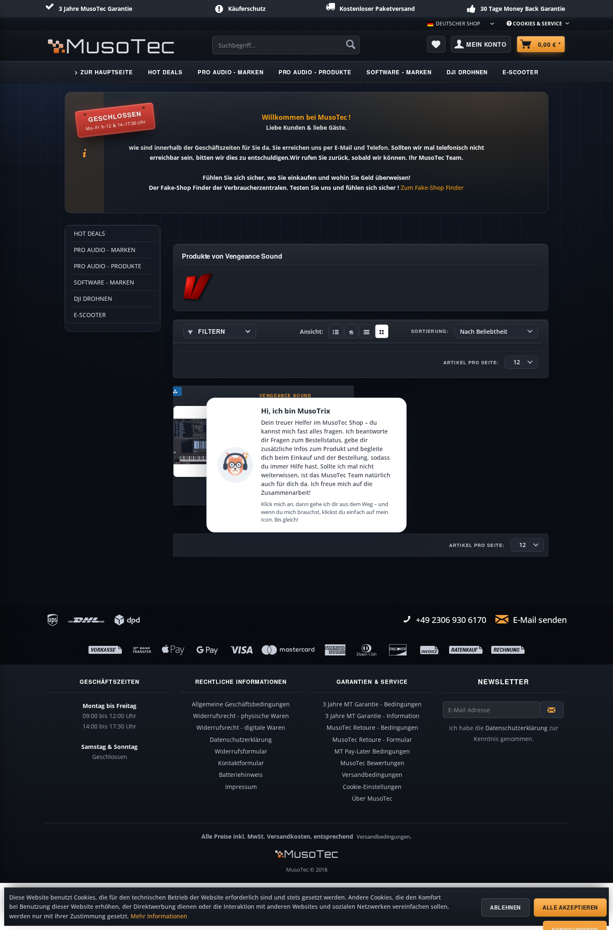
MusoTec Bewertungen (372, 763)
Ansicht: (311, 331)
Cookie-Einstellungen (372, 787)
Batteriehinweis (241, 775)
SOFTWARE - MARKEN (104, 282)
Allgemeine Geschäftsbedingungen (241, 704)
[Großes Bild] (351, 331)
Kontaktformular (241, 763)
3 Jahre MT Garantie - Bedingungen (372, 704)
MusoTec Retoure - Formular (372, 739)
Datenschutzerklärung (241, 739)
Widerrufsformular (241, 751)
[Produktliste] (366, 331)
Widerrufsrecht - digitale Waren (240, 727)
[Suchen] (350, 44)
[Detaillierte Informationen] (336, 331)
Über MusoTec (372, 798)
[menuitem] (534, 23)
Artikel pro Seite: (471, 362)
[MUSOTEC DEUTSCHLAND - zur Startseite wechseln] (111, 46)
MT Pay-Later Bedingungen (372, 751)
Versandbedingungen (372, 775)
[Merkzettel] (436, 44)
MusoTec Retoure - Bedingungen (372, 727)
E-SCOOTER (90, 315)
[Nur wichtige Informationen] (382, 331)
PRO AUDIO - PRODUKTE (107, 266)
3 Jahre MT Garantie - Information (372, 716)
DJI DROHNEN (93, 298)
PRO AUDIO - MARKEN (105, 250)
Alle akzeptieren (570, 907)
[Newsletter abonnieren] (552, 709)
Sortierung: (430, 331)
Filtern (210, 331)
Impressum (241, 787)
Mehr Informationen (159, 916)
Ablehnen (505, 907)
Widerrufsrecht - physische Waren (241, 716)
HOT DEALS (89, 233)
